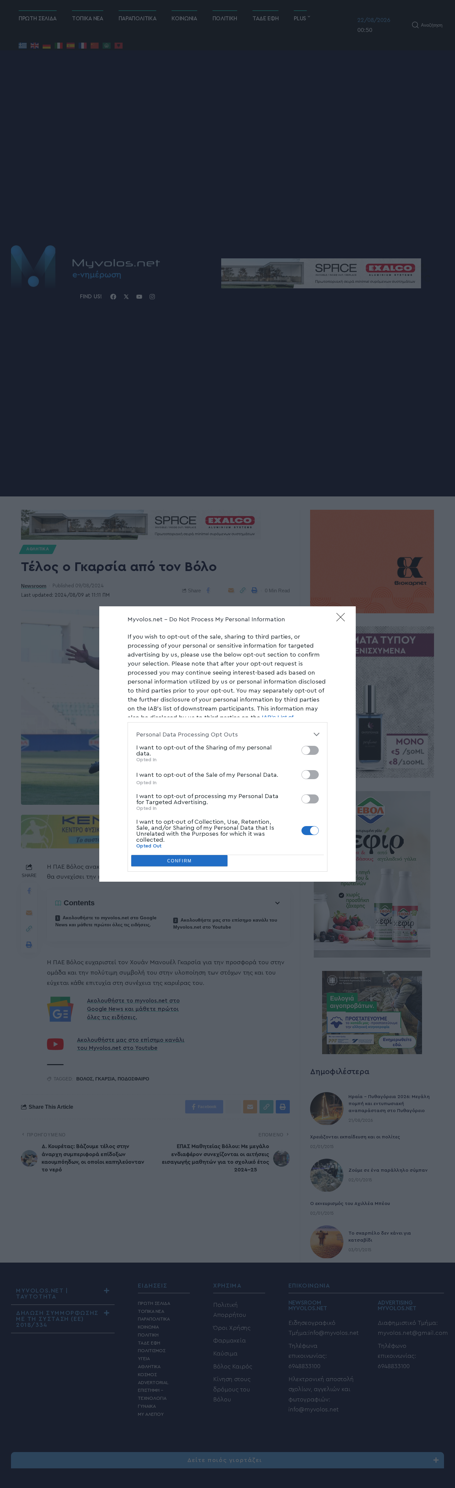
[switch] (310, 750)
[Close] (342, 619)
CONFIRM (179, 860)
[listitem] (227, 734)
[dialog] (227, 744)
